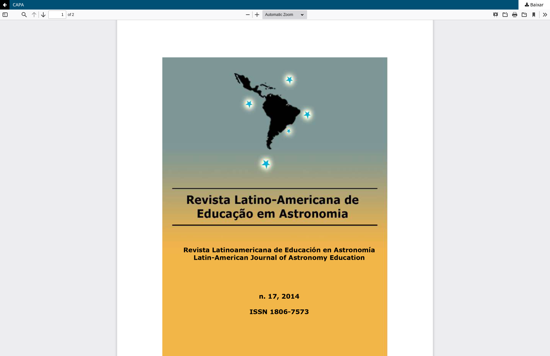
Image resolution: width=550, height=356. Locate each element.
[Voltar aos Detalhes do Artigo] (5, 5)
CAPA (18, 5)
